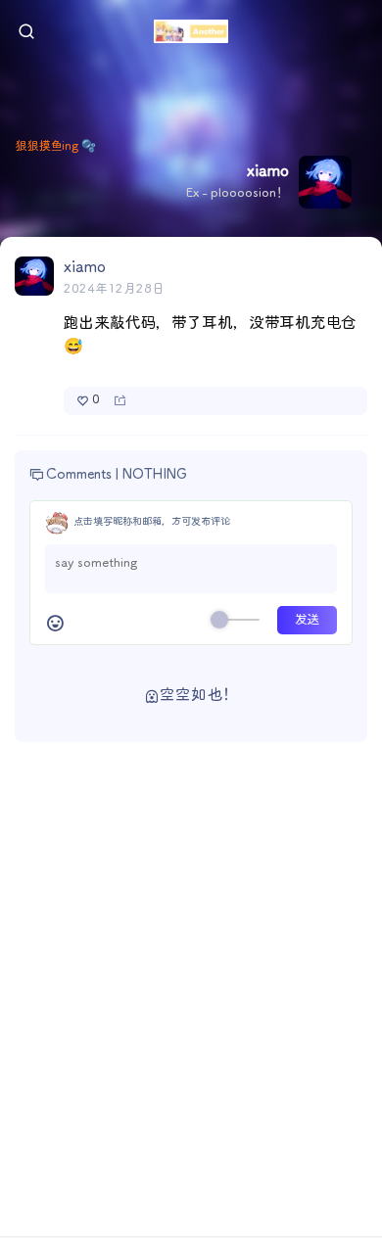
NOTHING (154, 475)
